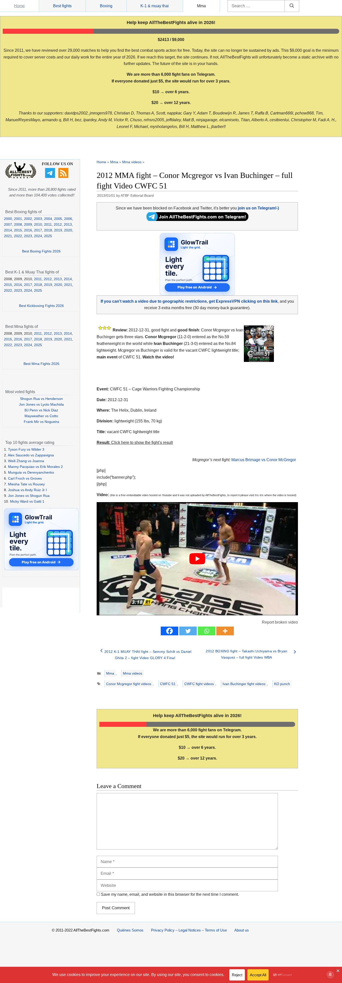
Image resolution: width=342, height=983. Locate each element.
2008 (18, 224)
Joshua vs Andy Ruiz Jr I (27, 490)
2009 (28, 224)
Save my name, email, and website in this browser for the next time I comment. (170, 894)
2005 (58, 219)
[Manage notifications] (330, 975)
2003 (38, 219)
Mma (201, 6)
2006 (68, 219)
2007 (8, 224)
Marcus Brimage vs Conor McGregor (263, 460)
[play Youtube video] (197, 558)
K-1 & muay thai (154, 6)
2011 (48, 224)
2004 (48, 219)
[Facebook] (169, 631)
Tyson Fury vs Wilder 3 (26, 449)
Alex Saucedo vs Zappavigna (31, 455)
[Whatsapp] (206, 631)
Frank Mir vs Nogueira (41, 422)
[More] (225, 631)
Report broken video (280, 622)
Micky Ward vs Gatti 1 (27, 501)
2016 (28, 230)
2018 (48, 230)
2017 (38, 230)
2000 (8, 219)
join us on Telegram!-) (258, 208)
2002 (28, 219)
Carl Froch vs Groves (25, 478)
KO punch (282, 684)
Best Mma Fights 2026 (41, 364)
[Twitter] (188, 631)
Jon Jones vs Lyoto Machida (41, 404)
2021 (8, 236)
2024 (38, 236)
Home (19, 6)
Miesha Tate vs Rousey (26, 484)
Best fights (62, 6)
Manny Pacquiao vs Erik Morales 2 (35, 467)
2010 (38, 224)
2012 (58, 224)
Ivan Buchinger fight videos (244, 684)
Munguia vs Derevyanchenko (31, 472)
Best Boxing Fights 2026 (41, 251)
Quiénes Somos (130, 930)
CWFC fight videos (199, 684)
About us (241, 930)
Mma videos (131, 162)
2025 (48, 236)
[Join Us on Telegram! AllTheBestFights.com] (197, 219)
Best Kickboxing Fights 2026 (41, 306)
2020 (68, 230)
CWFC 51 (168, 684)
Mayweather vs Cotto (41, 416)
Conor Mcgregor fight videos (128, 684)
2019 (58, 230)
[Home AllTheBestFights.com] (20, 177)
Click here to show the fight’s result (135, 442)
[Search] (291, 6)
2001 (18, 219)
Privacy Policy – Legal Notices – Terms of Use (189, 930)
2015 (18, 230)
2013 (68, 224)
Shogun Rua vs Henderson (41, 399)
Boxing (106, 6)
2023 (28, 236)
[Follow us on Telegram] (50, 177)
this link (259, 495)
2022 (18, 236)
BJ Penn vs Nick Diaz (41, 410)
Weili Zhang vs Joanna (26, 461)
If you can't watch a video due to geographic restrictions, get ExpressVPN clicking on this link (189, 301)
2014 (8, 230)
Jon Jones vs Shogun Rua (29, 496)
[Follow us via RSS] (64, 177)
